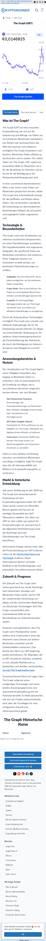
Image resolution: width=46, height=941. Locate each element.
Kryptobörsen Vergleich (15, 801)
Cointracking (10, 860)
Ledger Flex (10, 846)
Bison (8, 870)
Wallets (8, 806)
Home (8, 18)
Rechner (9, 815)
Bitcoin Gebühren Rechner (16, 820)
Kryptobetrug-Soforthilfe (15, 834)
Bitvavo (9, 856)
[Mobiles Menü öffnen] (39, 10)
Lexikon (9, 810)
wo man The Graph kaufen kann (19, 670)
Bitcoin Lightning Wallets (15, 892)
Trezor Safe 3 (11, 874)
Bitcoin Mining (11, 896)
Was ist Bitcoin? (12, 887)
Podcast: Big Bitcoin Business (17, 829)
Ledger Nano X (11, 851)
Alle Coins (18, 18)
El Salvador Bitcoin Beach (16, 915)
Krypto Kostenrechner (14, 824)
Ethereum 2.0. (11, 901)
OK (23, 934)
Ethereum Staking (13, 910)
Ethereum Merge (12, 906)
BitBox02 (9, 865)
